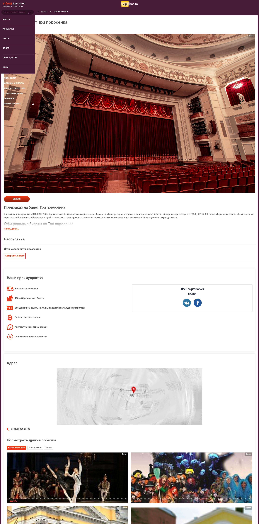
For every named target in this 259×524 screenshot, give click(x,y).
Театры (20, 12)
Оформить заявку (14, 256)
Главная (7, 12)
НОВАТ (44, 12)
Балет (32, 12)
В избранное (13, 29)
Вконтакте (187, 303)
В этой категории (16, 447)
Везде (49, 447)
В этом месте (35, 447)
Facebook (198, 303)
